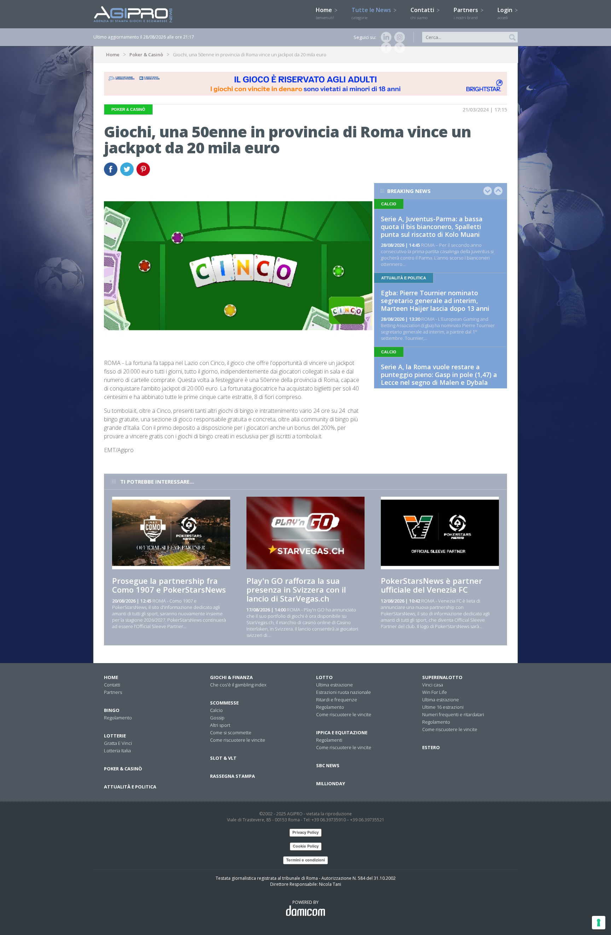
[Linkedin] (384, 37)
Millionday (330, 783)
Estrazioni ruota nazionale (343, 692)
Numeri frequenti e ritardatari (453, 714)
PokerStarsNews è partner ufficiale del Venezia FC (431, 585)
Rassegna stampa (232, 776)
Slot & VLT (223, 758)
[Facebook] (384, 47)
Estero (431, 747)
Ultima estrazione (334, 685)
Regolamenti (329, 740)
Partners (466, 13)
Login (505, 13)
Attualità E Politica (130, 786)
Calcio (216, 710)
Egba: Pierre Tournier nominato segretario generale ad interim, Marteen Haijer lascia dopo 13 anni (435, 301)
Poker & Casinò (146, 54)
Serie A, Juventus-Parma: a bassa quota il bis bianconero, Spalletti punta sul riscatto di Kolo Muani (432, 227)
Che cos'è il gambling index (238, 685)
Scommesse (224, 703)
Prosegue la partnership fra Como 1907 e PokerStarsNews (169, 585)
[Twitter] (398, 47)
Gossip (217, 717)
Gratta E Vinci (118, 743)
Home (325, 13)
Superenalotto (442, 677)
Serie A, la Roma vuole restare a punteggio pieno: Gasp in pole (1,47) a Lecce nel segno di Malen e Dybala (439, 375)
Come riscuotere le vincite (237, 740)
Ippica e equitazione (341, 732)
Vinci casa (432, 685)
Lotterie (115, 735)
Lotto (324, 677)
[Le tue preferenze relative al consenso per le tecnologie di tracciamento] (598, 922)
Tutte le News (371, 13)
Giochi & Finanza (231, 677)
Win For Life (434, 692)
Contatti (423, 13)
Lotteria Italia (117, 750)
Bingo (112, 710)
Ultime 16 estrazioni (443, 707)
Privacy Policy (305, 832)
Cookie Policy (306, 846)
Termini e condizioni (305, 859)
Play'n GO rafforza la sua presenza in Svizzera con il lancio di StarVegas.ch (296, 589)
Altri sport (220, 725)
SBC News (327, 765)
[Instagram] (398, 37)
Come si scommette (230, 732)
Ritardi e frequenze (336, 699)
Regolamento (118, 717)
